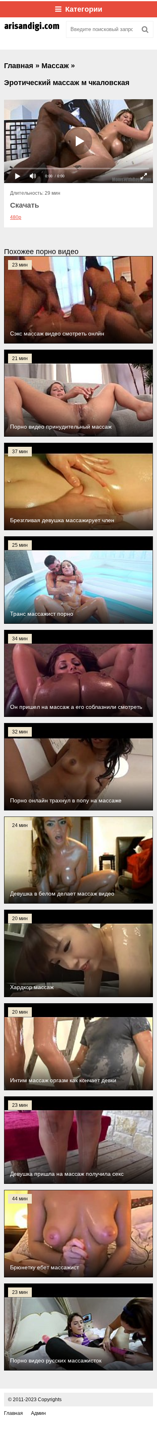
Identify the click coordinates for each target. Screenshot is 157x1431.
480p (15, 217)
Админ (38, 1413)
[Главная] (32, 29)
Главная (13, 1413)
